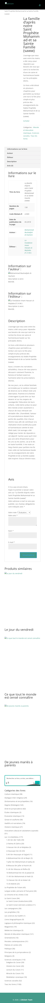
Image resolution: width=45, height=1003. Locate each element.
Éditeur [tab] (10, 157)
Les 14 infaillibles (11, 837)
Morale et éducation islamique (31, 130)
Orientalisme (10, 938)
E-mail (11, 542)
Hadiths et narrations (13, 823)
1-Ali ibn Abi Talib (13, 840)
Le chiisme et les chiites (14, 895)
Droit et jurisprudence (13, 809)
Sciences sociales (11, 981)
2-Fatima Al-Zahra (13, 843)
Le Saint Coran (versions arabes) (19, 905)
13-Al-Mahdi (11, 884)
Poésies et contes (11, 945)
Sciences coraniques (13, 960)
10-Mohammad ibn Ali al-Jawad (19, 873)
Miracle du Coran (13, 973)
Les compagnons (11, 908)
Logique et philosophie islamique (18, 923)
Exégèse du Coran (13, 962)
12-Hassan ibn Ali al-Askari (17, 880)
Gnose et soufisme (12, 819)
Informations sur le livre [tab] (17, 149)
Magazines (9, 927)
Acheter (26, 121)
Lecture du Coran (13, 970)
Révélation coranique (14, 977)
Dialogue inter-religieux (14, 798)
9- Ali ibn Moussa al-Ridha (16, 869)
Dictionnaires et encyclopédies (17, 801)
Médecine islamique (13, 930)
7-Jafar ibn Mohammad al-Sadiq (19, 862)
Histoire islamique (12, 827)
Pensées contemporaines (15, 941)
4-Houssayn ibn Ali (13, 851)
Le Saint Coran (10, 898)
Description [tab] (12, 161)
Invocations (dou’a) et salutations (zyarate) (21, 831)
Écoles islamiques (12, 812)
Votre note (13, 512)
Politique (8, 949)
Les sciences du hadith (14, 916)
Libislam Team (26, 1000)
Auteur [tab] (10, 153)
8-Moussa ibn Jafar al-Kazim (17, 865)
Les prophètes (10, 912)
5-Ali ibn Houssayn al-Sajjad (17, 854)
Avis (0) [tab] (10, 165)
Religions (8, 956)
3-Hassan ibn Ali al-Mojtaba (17, 847)
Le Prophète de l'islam (13, 887)
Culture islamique (12, 794)
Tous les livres (10, 984)
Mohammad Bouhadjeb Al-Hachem (29, 232)
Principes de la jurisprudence (16, 952)
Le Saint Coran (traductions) (17, 901)
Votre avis (13, 515)
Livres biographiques (13, 919)
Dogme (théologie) (12, 805)
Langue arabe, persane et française (19, 891)
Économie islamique (13, 816)
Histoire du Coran (13, 966)
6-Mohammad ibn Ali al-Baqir (18, 858)
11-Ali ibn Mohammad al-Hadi (18, 876)
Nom (11, 531)
